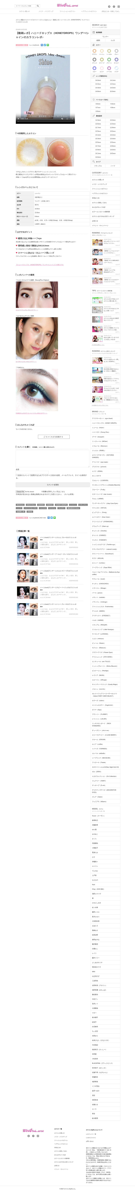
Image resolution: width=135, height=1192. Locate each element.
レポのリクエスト (91, 1137)
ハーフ (19, 508)
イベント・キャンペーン (100, 225)
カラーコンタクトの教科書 (101, 212)
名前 (17, 469)
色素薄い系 (20, 512)
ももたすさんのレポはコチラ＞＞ (27, 310)
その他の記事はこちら (98, 345)
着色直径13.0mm (73, 508)
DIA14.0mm (31, 505)
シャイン (73, 505)
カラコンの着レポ (98, 180)
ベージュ (52, 508)
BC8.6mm (20, 505)
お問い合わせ (90, 1141)
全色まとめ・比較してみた (110, 11)
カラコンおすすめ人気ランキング (103, 216)
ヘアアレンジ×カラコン (89, 11)
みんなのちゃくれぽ (98, 207)
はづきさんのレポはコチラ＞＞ (26, 361)
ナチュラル (83, 505)
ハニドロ (43, 508)
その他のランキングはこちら (100, 405)
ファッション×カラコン (67, 11)
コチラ (97, 1158)
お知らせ (95, 221)
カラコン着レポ (24, 11)
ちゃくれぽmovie (34, 45)
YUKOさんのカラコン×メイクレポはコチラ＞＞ (31, 413)
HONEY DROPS (61, 505)
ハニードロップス (30, 508)
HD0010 (50, 505)
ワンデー (61, 508)
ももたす (117, 245)
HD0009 (41, 505)
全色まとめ (95, 198)
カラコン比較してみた (99, 202)
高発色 (30, 512)
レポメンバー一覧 (91, 1134)
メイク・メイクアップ (46, 11)
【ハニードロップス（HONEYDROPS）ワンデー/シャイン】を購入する (39, 265)
